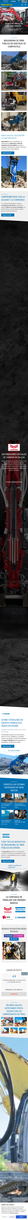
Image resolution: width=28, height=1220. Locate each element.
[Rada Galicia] (6, 4)
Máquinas (3, 807)
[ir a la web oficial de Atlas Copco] (20, 909)
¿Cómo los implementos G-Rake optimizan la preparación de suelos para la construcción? (20, 821)
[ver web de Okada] (20, 917)
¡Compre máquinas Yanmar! (14, 482)
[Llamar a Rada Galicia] (22, 5)
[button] (11, 33)
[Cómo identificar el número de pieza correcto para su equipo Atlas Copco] (7, 814)
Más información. (14, 1213)
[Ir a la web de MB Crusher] (24, 1)
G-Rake (16, 807)
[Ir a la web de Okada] (13, 1)
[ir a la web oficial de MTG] (8, 917)
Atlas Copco (4, 824)
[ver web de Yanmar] (8, 909)
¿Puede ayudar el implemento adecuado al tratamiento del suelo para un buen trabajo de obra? (20, 804)
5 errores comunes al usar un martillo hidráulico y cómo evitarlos (6, 804)
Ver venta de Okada (14, 750)
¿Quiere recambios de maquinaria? (14, 866)
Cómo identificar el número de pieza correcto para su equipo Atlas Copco (7, 821)
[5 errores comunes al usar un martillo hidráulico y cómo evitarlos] (7, 798)
